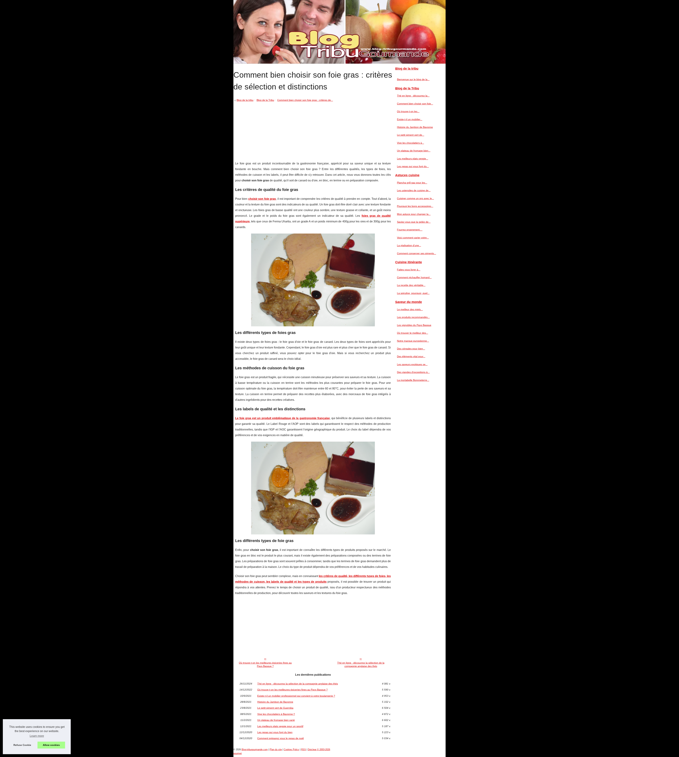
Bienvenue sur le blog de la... (413, 79)
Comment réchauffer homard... (414, 277)
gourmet (237, 753)
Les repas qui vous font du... (413, 166)
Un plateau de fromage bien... (413, 150)
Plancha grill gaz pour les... (412, 182)
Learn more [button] (37, 735)
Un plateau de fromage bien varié (276, 720)
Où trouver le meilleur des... (412, 332)
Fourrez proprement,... (409, 229)
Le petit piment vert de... (410, 134)
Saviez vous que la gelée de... (414, 221)
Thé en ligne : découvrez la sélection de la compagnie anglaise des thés (360, 664)
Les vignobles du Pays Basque (414, 325)
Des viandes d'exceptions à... (413, 372)
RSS (303, 749)
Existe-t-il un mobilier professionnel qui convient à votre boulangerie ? (296, 696)
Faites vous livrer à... (408, 269)
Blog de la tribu (245, 100)
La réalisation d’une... (409, 245)
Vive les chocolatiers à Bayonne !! (276, 714)
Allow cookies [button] (51, 745)
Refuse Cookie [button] (22, 745)
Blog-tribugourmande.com (255, 749)
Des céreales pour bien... (411, 348)
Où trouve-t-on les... (408, 111)
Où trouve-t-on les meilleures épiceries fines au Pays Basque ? (265, 664)
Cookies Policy (291, 749)
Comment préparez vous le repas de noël (280, 738)
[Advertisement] (313, 129)
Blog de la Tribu (265, 100)
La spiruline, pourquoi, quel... (413, 293)
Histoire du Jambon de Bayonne (275, 702)
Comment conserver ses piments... (416, 253)
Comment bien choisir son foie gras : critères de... (305, 100)
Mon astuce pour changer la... (414, 214)
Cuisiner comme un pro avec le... (415, 198)
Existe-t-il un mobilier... (409, 119)
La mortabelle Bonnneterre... (413, 380)
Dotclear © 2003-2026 (319, 749)
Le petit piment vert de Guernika (275, 708)
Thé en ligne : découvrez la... (413, 95)
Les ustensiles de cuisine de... (414, 190)
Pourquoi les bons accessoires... (415, 206)
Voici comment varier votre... (413, 237)
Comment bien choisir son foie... (415, 103)
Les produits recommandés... (413, 317)
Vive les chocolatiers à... (410, 142)
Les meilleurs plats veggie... (412, 158)
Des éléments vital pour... (411, 356)
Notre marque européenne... (413, 340)
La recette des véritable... (411, 285)
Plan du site (276, 749)
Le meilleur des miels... (410, 309)
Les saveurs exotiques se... (412, 364)
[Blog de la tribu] (339, 32)
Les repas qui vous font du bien (274, 732)
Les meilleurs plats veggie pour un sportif (280, 726)
